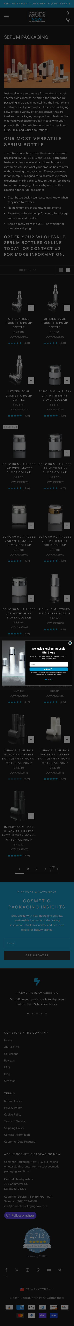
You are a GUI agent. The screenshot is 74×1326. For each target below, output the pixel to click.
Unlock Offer (48, 669)
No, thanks (48, 679)
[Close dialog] (69, 642)
